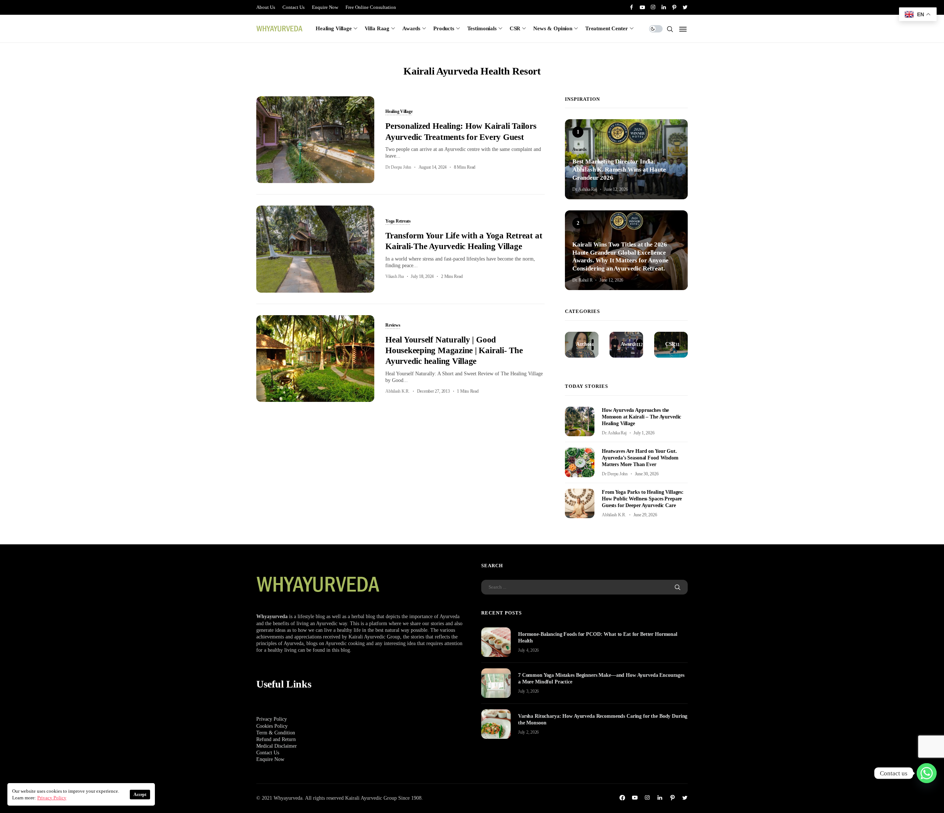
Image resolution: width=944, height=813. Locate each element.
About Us (265, 7)
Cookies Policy (272, 726)
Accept (139, 794)
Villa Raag (377, 28)
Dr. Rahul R (582, 280)
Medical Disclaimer (276, 746)
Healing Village (334, 28)
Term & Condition (275, 733)
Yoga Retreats (398, 221)
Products (443, 28)
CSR (515, 28)
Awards (411, 28)
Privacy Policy (271, 719)
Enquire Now (325, 7)
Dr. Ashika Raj (584, 189)
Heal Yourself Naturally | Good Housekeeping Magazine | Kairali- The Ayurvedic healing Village (454, 350)
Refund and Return (276, 739)
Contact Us (293, 7)
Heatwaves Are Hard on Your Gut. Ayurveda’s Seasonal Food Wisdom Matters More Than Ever (640, 457)
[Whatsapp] (927, 773)
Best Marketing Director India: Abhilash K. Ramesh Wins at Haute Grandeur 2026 (619, 169)
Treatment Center (606, 28)
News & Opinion (552, 28)
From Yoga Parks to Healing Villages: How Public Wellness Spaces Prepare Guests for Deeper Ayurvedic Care (643, 498)
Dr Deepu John (398, 167)
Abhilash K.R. (397, 391)
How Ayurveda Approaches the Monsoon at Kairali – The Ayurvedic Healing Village (641, 416)
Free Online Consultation (371, 7)
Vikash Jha (394, 276)
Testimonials (482, 28)
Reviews (392, 325)
